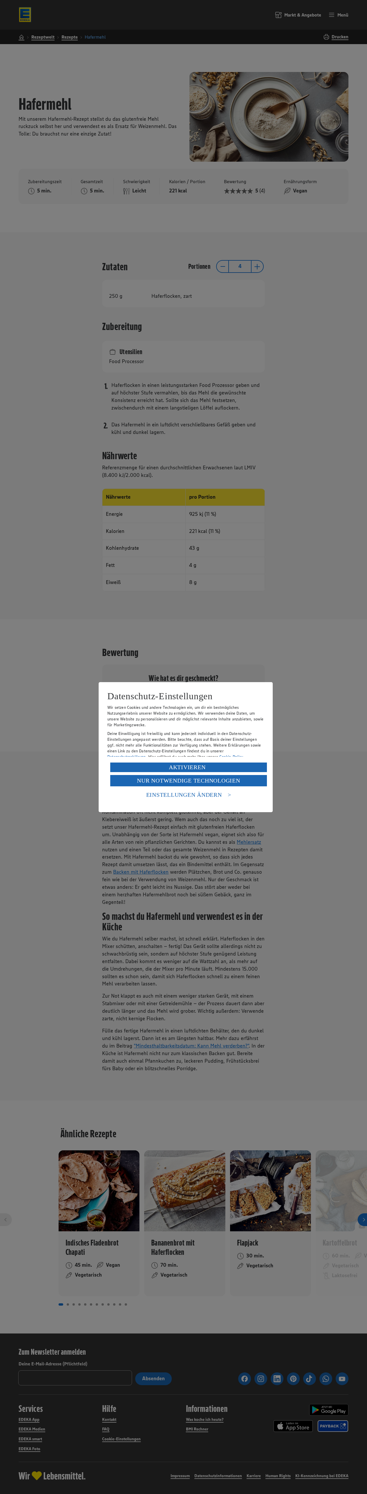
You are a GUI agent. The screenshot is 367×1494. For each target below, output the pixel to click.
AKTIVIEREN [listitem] (187, 767)
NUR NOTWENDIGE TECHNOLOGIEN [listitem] (188, 780)
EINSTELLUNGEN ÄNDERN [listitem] (184, 795)
